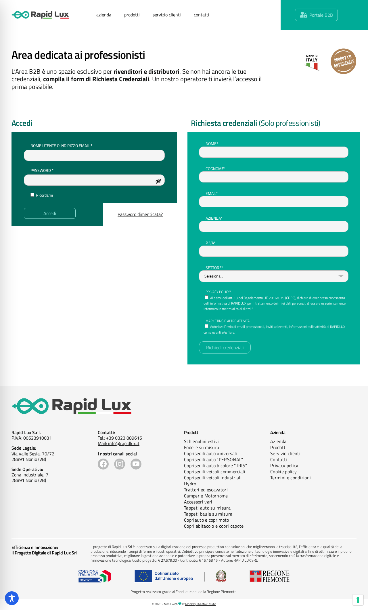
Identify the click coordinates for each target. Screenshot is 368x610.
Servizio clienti (285, 453)
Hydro (190, 483)
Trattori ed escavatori (206, 489)
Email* (212, 193)
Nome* (212, 143)
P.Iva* (210, 243)
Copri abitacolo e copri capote (214, 525)
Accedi (49, 213)
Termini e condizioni (290, 477)
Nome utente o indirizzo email (70, 145)
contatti (201, 14)
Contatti (278, 459)
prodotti (132, 14)
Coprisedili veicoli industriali (212, 477)
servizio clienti (167, 14)
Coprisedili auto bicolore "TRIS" (215, 465)
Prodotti (278, 447)
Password (51, 170)
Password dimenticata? (140, 214)
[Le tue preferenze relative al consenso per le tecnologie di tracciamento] (357, 599)
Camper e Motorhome (206, 495)
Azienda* (214, 218)
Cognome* (216, 169)
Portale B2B (321, 15)
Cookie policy (283, 471)
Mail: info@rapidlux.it (118, 443)
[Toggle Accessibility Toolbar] (11, 598)
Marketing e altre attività (228, 321)
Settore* (214, 268)
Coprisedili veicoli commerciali (214, 471)
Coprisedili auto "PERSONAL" (213, 459)
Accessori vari (198, 501)
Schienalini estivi (201, 441)
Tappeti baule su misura (208, 513)
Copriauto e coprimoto (206, 519)
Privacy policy (284, 465)
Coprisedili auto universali (210, 453)
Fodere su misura (201, 447)
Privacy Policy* (218, 291)
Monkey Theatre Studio (200, 604)
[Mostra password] (158, 181)
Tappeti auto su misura (207, 507)
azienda (103, 14)
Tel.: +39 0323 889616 (120, 437)
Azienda (278, 441)
